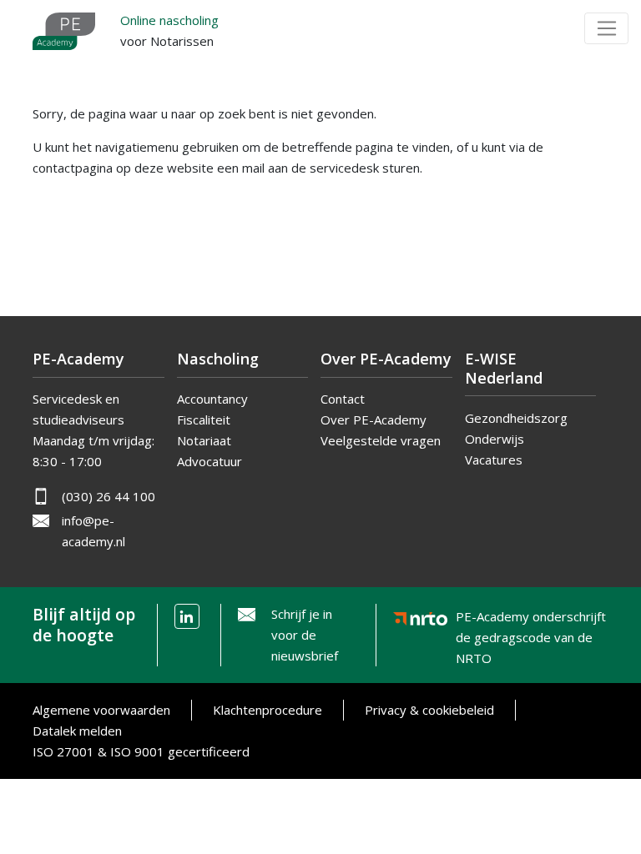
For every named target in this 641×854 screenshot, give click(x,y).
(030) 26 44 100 (108, 496)
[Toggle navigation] (606, 28)
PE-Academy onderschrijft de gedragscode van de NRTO (531, 620)
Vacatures (493, 459)
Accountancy (212, 398)
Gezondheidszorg (516, 417)
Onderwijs (494, 438)
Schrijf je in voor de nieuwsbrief (304, 634)
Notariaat (204, 440)
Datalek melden (77, 730)
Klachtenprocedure (267, 709)
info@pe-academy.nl (93, 531)
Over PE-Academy (373, 419)
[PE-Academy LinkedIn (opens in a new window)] (186, 616)
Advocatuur (209, 461)
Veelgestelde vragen (380, 440)
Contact (342, 398)
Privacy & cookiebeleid (429, 709)
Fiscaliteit (203, 419)
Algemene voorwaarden (101, 709)
